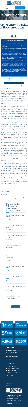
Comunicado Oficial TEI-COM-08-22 (15, 216)
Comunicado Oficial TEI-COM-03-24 (15, 226)
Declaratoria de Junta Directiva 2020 (13, 297)
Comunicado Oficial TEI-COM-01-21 (15, 287)
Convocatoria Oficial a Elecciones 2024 (13, 246)
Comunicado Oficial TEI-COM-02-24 (15, 236)
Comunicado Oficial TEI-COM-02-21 (15, 277)
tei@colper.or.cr (12, 183)
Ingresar (20, 7)
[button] (7, 7)
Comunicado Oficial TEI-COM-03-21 (15, 267)
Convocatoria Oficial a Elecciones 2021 (13, 257)
